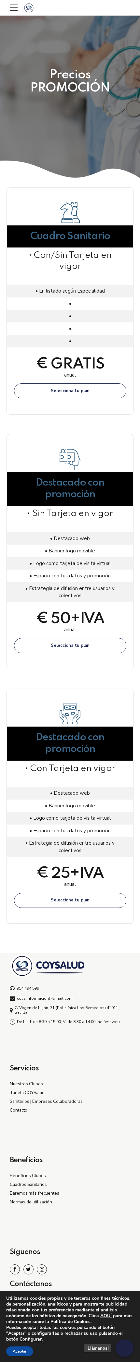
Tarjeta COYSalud (27, 1093)
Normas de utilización (31, 1202)
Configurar (31, 1339)
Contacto (18, 1110)
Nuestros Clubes (26, 1084)
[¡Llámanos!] (124, 1348)
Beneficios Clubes (28, 1176)
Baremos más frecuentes (34, 1193)
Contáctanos (31, 1284)
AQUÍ (106, 1316)
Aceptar (20, 1351)
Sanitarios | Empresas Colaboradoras (46, 1101)
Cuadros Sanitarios (28, 1184)
